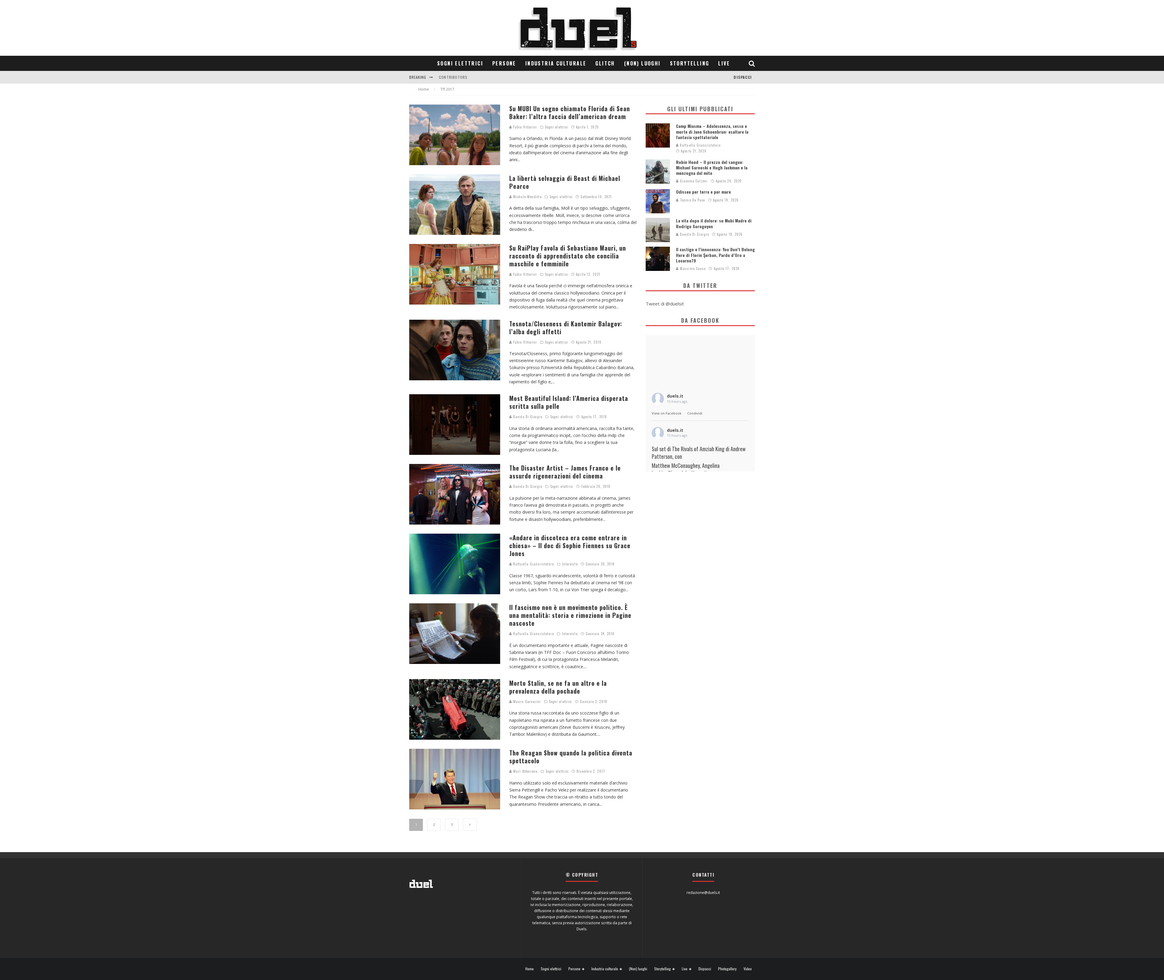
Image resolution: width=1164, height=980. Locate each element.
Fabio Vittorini (524, 127)
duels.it (675, 396)
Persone (504, 63)
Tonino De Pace (692, 200)
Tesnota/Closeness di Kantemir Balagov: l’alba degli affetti (565, 327)
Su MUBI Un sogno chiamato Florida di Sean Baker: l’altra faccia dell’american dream (569, 112)
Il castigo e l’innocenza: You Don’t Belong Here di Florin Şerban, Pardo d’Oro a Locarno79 (715, 254)
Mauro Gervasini (526, 701)
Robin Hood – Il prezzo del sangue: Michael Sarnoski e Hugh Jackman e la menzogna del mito (712, 167)
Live (724, 63)
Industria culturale (556, 63)
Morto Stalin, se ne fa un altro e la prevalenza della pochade (558, 686)
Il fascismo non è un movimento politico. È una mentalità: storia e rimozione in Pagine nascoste (570, 615)
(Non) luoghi (642, 63)
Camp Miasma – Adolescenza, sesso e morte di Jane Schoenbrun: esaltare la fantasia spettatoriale (712, 131)
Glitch (605, 63)
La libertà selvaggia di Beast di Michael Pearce (564, 182)
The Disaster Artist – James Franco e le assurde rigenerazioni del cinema (565, 471)
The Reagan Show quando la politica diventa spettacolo (570, 756)
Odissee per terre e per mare (703, 191)
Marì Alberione (525, 771)
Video (748, 969)
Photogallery (727, 969)
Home (529, 969)
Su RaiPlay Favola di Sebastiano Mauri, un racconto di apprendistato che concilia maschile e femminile (567, 255)
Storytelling (689, 63)
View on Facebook (666, 413)
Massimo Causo (692, 268)
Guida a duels (452, 77)
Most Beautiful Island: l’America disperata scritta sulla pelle (568, 402)
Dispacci (743, 77)
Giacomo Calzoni (693, 180)
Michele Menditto (527, 196)
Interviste (570, 564)
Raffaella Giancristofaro (533, 564)
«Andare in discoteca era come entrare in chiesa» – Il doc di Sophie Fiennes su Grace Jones (569, 545)
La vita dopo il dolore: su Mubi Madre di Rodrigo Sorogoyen (713, 223)
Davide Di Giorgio (527, 416)
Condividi (694, 413)
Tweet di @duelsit (665, 304)
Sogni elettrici (460, 63)
